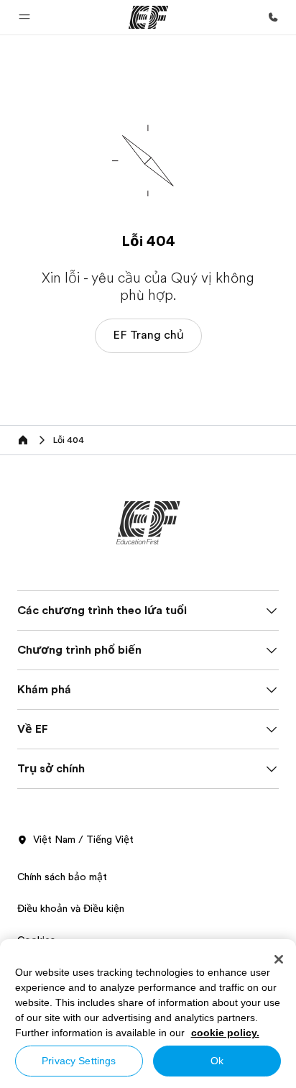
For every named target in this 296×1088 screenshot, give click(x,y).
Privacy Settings (79, 1060)
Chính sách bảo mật (62, 876)
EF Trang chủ (148, 335)
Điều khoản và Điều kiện (70, 908)
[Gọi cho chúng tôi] (273, 17)
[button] (24, 17)
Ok (217, 1060)
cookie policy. (225, 1032)
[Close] (279, 959)
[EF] (148, 17)
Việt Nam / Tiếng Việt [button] (83, 839)
